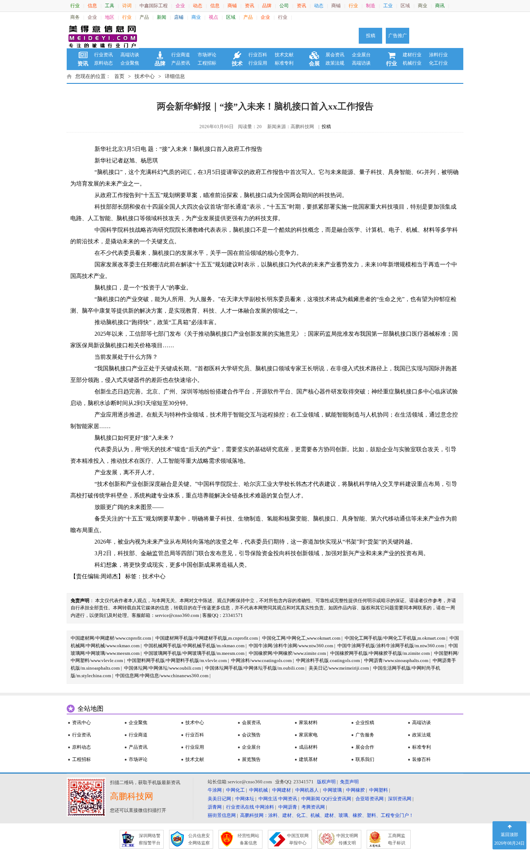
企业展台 (361, 54)
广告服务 (364, 734)
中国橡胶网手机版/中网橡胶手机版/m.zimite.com (380, 653)
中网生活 (268, 798)
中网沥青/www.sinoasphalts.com (396, 660)
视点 (213, 17)
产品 (144, 17)
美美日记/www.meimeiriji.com (339, 668)
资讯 (249, 5)
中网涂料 (264, 807)
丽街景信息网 (222, 815)
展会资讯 (335, 54)
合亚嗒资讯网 (369, 798)
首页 (119, 76)
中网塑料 (378, 790)
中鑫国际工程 (154, 5)
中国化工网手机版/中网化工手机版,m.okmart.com (395, 638)
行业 (75, 5)
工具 (109, 5)
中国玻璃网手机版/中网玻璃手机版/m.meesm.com (194, 653)
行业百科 (257, 54)
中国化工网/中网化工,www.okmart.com (301, 638)
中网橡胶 (355, 790)
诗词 (127, 5)
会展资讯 (251, 722)
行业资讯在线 (240, 807)
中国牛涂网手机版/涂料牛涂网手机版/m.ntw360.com (390, 645)
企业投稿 (364, 722)
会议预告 (251, 734)
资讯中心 (81, 722)
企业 (180, 5)
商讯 (440, 5)
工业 (388, 5)
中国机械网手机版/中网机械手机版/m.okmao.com (194, 645)
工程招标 (207, 63)
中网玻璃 (332, 790)
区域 (405, 5)
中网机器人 (307, 790)
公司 (284, 5)
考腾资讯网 (313, 807)
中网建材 (281, 790)
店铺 (179, 17)
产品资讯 (180, 63)
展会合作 (364, 747)
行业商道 (180, 54)
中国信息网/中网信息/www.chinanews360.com (161, 675)
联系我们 (364, 759)
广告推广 (397, 35)
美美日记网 (219, 798)
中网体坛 (244, 798)
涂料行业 (438, 54)
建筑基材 (308, 759)
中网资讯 (287, 798)
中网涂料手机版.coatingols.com (328, 660)
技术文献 (284, 54)
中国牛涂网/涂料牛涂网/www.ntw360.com (291, 645)
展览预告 (251, 759)
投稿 (370, 35)
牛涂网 (215, 790)
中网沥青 (287, 807)
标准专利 (284, 63)
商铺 (232, 5)
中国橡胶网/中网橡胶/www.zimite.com (287, 653)
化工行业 (438, 63)
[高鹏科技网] (103, 35)
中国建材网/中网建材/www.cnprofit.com (111, 638)
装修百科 (421, 759)
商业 (422, 5)
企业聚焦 (129, 63)
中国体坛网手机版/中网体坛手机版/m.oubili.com (254, 668)
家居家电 (308, 734)
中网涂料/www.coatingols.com (261, 660)
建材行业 (412, 54)
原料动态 (103, 63)
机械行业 (412, 63)
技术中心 (144, 76)
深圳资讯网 (399, 798)
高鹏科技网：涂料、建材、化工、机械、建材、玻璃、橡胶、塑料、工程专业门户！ (327, 815)
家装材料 (308, 722)
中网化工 (235, 790)
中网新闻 (310, 798)
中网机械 (258, 790)
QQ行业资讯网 (336, 798)
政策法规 (335, 63)
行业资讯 (103, 54)
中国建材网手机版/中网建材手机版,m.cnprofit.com (206, 638)
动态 (197, 5)
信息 (92, 5)
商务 (75, 17)
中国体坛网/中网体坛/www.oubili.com (162, 668)
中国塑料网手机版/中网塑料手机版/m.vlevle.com (177, 660)
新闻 (161, 17)
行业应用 (257, 63)
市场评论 (207, 54)
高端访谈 (129, 54)
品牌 (266, 5)
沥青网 (215, 807)
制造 (370, 5)
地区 (109, 17)
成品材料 (308, 747)
